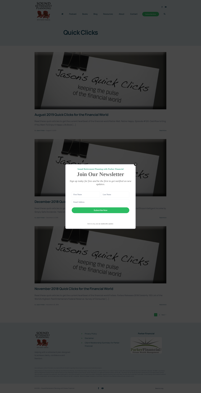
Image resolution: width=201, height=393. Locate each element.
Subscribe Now (100, 210)
